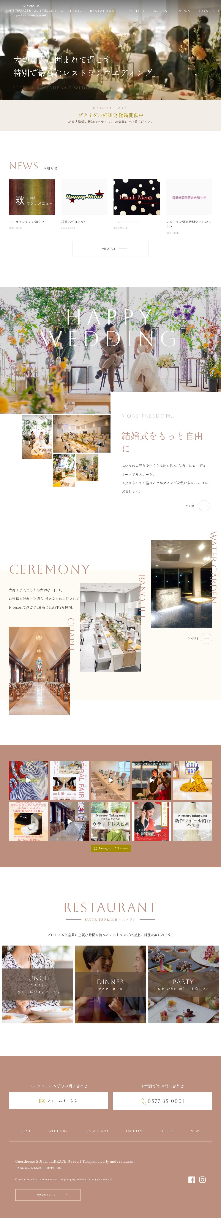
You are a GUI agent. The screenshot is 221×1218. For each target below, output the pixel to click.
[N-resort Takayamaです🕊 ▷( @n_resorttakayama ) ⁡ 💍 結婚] (28, 821)
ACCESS (162, 11)
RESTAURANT (104, 11)
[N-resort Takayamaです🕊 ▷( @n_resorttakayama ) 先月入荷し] (192, 821)
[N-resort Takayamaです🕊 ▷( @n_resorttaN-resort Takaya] (28, 780)
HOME (25, 1131)
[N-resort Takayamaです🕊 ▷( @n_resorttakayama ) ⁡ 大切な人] (110, 780)
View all (108, 248)
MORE (191, 506)
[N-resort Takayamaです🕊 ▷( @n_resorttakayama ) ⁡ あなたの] (192, 780)
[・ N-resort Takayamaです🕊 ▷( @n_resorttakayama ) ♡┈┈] (69, 780)
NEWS (184, 11)
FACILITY (135, 11)
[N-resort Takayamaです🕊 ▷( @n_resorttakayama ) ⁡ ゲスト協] (151, 780)
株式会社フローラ (46, 1195)
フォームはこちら (62, 1100)
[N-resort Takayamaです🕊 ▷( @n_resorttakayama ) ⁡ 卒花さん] (110, 821)
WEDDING (70, 11)
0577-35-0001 (166, 1101)
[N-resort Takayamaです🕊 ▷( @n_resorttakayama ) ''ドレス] (69, 821)
